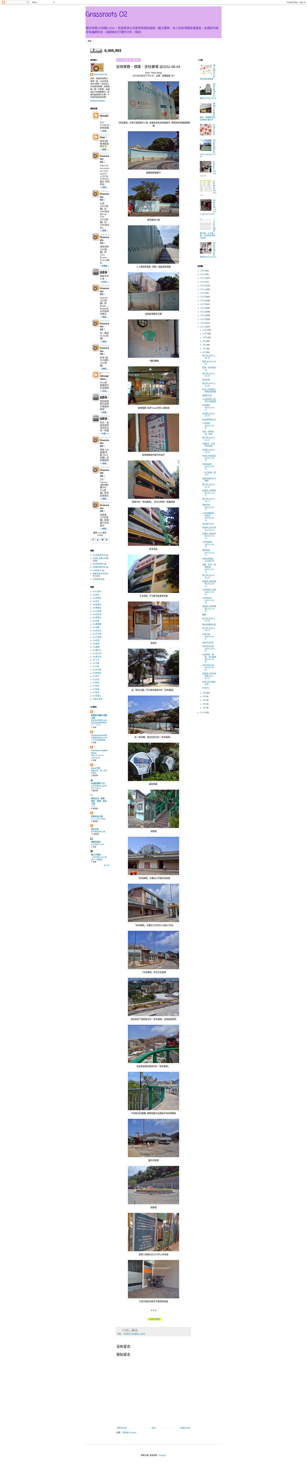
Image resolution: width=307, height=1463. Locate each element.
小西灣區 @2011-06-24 (208, 425)
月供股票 (96, 579)
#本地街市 (97, 570)
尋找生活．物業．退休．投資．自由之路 (98, 801)
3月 (204, 700)
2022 (202, 285)
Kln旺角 (96, 621)
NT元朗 (96, 663)
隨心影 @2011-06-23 (209, 439)
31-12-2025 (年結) (98, 819)
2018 (202, 300)
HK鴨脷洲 (97, 608)
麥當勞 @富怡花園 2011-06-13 (209, 536)
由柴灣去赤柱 (208, 643)
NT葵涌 (96, 689)
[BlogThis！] (127, 1330)
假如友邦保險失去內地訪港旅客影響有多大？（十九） (99, 722)
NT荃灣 (96, 686)
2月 (204, 704)
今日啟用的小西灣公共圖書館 (209, 400)
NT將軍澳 (97, 673)
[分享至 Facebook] (133, 1330)
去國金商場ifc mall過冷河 (208, 560)
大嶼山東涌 (97, 699)
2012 (202, 323)
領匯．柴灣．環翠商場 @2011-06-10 (209, 568)
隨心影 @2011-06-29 (209, 384)
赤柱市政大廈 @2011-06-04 (208, 667)
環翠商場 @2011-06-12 (208, 552)
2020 (202, 293)
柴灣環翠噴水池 (209, 420)
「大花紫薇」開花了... (209, 473)
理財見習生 (96, 842)
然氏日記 (95, 829)
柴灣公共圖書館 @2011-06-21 (209, 458)
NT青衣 (96, 692)
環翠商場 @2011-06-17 (208, 507)
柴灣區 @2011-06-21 (209, 451)
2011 (202, 327)
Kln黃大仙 (97, 657)
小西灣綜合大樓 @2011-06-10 (209, 592)
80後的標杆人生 (98, 783)
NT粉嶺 (96, 683)
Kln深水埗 (97, 631)
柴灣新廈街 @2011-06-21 (208, 466)
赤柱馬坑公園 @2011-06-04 (208, 648)
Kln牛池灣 (97, 634)
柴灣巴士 (206, 688)
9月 (204, 341)
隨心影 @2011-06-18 (209, 485)
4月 (204, 696)
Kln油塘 (96, 627)
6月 (204, 352)
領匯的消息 (207, 395)
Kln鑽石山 (97, 650)
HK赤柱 (142, 1334)
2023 (202, 282)
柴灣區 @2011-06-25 (209, 415)
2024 (202, 278)
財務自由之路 (97, 816)
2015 (202, 312)
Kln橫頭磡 (97, 624)
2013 (202, 319)
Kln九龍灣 (97, 611)
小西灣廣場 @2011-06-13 (208, 544)
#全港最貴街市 (99, 555)
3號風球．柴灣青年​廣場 (208, 445)
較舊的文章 (185, 1428)
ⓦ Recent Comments (101, 543)
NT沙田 (96, 679)
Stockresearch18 (99, 735)
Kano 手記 (95, 768)
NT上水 (96, 660)
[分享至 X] (130, 1330)
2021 (202, 289)
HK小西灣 (97, 591)
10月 (205, 337)
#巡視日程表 (98, 564)
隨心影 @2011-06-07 (209, 629)
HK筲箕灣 (97, 598)
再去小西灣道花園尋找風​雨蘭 (209, 390)
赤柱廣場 (126, 1334)
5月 (204, 693)
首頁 (89, 41)
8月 (204, 345)
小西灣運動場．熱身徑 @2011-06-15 (209, 516)
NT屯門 (96, 676)
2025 (202, 274)
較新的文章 (122, 1428)
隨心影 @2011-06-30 (209, 357)
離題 (204, 615)
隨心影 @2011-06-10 (209, 576)
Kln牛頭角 (97, 637)
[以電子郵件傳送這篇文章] (124, 1330)
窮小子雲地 (96, 855)
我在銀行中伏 (208, 524)
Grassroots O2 (106, 14)
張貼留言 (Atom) (129, 1433)
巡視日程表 (154, 1319)
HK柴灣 (96, 595)
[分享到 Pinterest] (136, 1330)
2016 (202, 308)
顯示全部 (107, 865)
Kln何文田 (97, 614)
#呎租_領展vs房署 (100, 558)
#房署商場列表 (99, 567)
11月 (205, 334)
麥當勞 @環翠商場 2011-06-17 (209, 493)
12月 (205, 330)
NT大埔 (96, 666)
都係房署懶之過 (209, 625)
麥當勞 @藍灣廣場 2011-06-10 (209, 583)
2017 (202, 304)
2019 (202, 297)
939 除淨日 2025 (97, 844)
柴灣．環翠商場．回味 (208, 433)
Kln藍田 (96, 644)
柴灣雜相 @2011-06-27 (208, 407)
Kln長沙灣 (97, 653)
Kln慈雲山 (97, 618)
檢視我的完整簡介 (98, 101)
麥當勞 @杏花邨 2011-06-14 (209, 529)
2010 (202, 712)
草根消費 (206, 380)
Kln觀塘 (96, 647)
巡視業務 (134, 1334)
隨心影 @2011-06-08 (209, 619)
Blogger (162, 1455)
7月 (204, 349)
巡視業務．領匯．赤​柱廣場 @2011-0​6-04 (209, 658)
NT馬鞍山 (97, 696)
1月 (204, 708)
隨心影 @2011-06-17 (209, 500)
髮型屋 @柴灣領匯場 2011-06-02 (209, 676)
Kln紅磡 (96, 640)
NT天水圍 (97, 670)
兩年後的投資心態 (98, 832)
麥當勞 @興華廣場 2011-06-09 (209, 608)
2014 (202, 315)
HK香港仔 (97, 605)
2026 (202, 271)
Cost (93, 806)
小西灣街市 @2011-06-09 (208, 600)
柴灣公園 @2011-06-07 (208, 636)
